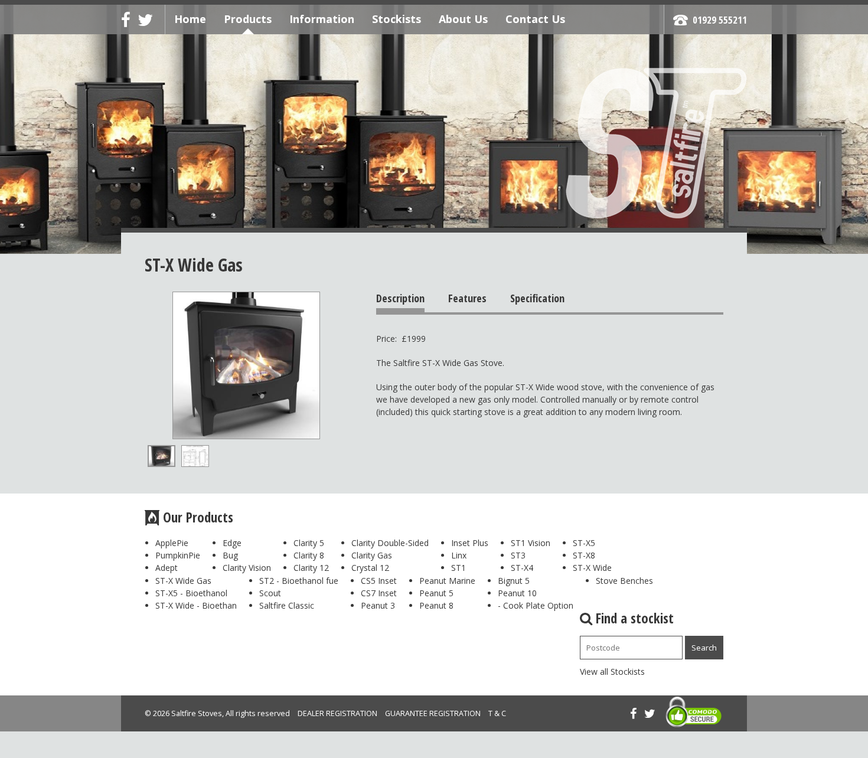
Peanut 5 (436, 593)
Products (248, 19)
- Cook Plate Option (535, 605)
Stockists (396, 19)
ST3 (518, 555)
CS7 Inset (379, 593)
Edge (232, 542)
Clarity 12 (311, 567)
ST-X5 (584, 542)
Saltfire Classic (286, 605)
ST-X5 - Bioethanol (191, 593)
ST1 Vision (530, 542)
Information (321, 19)
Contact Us (535, 19)
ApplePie (171, 542)
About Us (463, 19)
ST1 (458, 567)
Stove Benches (624, 580)
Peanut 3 (378, 605)
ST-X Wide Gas (183, 580)
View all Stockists (612, 671)
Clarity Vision (247, 567)
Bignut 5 (514, 580)
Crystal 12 (370, 567)
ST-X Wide (592, 567)
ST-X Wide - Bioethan (196, 605)
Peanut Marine (447, 580)
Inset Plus (469, 542)
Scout (270, 593)
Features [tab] (467, 298)
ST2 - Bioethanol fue (298, 580)
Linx (458, 555)
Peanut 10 (517, 593)
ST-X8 (584, 555)
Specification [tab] (537, 298)
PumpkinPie (177, 555)
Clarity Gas (371, 555)
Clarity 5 (308, 542)
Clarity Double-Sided (390, 542)
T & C (497, 713)
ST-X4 (522, 567)
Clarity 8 (308, 555)
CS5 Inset (379, 580)
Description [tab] (400, 298)
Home (190, 19)
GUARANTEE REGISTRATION (433, 713)
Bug (230, 555)
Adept (166, 567)
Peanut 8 (436, 605)
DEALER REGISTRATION (337, 713)
